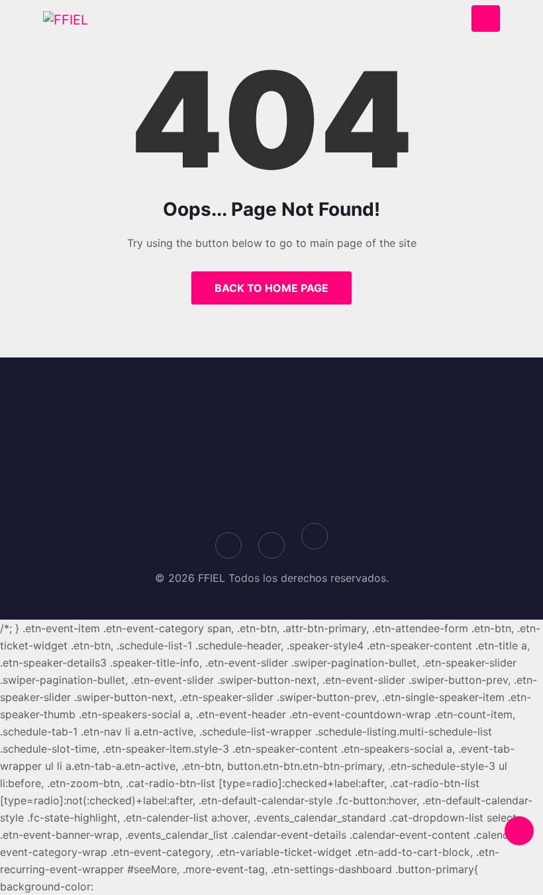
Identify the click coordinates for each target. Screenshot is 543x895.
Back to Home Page (271, 288)
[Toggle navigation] (485, 18)
